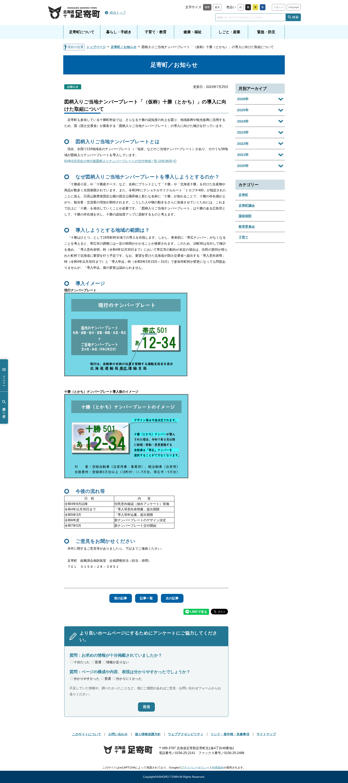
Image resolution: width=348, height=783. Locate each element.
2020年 (243, 166)
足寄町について (81, 32)
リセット (278, 7)
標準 (207, 7)
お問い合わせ (118, 734)
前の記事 (120, 598)
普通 (98, 662)
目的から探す (4, 410)
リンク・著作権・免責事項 (230, 734)
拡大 (217, 7)
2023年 (243, 132)
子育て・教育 (156, 32)
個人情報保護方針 (148, 734)
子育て (243, 237)
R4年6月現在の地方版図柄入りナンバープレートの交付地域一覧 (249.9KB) (118, 161)
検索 (295, 17)
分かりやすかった (86, 678)
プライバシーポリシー (195, 767)
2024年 (243, 121)
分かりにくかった (129, 678)
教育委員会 (247, 226)
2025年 (243, 110)
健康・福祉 (192, 32)
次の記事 (172, 598)
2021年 (243, 155)
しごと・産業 (229, 32)
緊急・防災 (266, 32)
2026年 (243, 99)
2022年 (243, 144)
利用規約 (217, 767)
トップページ (96, 47)
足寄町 (243, 195)
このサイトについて (86, 734)
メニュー (4, 378)
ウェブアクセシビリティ (185, 734)
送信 (146, 707)
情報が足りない (117, 662)
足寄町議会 (247, 205)
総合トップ (118, 12)
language (294, 7)
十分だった (82, 662)
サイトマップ (266, 734)
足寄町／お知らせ (124, 47)
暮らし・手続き (119, 32)
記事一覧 (146, 598)
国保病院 (245, 216)
